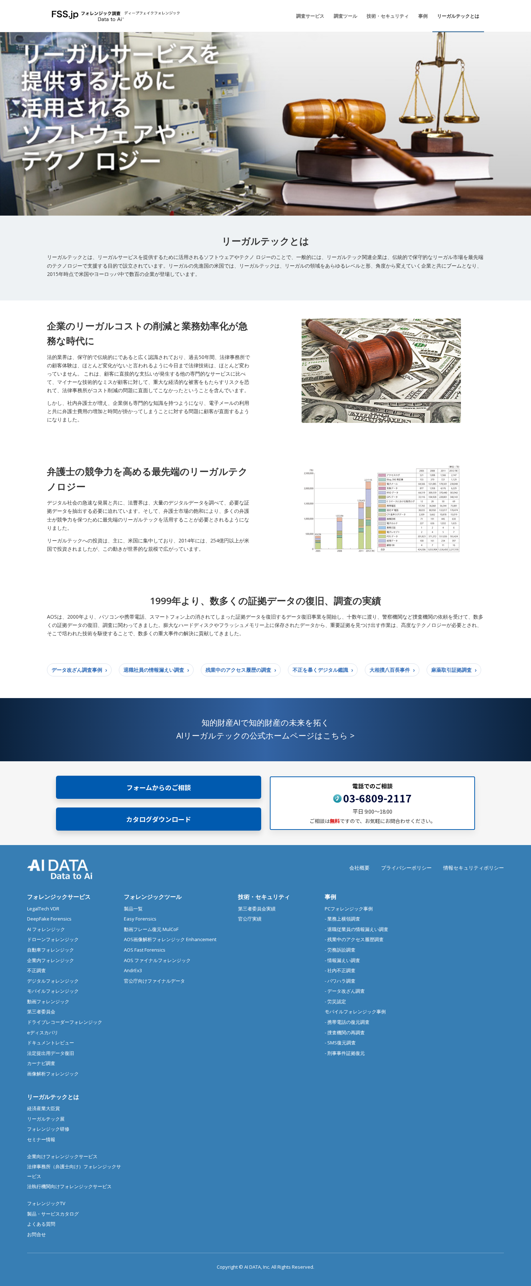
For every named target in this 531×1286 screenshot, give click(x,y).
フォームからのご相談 (158, 787)
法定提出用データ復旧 (50, 1053)
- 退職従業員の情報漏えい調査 (356, 929)
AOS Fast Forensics (144, 950)
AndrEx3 (133, 970)
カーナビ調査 (41, 1063)
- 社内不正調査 (340, 970)
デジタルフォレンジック (53, 981)
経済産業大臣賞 (43, 1108)
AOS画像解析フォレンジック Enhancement (170, 939)
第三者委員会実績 (257, 908)
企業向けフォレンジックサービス (62, 1156)
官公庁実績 (250, 918)
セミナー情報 (41, 1139)
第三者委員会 (41, 1011)
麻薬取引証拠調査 (451, 669)
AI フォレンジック (46, 929)
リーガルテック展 (46, 1119)
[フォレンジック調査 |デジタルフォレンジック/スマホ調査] (117, 16)
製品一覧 (133, 908)
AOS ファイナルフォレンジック (157, 960)
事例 (330, 897)
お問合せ (36, 1234)
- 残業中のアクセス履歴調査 (354, 939)
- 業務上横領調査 (342, 918)
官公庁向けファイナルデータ (154, 981)
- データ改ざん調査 (345, 991)
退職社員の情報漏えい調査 (154, 669)
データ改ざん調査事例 (77, 669)
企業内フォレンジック (50, 960)
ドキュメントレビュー (50, 1042)
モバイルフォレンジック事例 (355, 1011)
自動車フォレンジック (50, 950)
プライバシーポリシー (406, 867)
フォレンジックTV (46, 1203)
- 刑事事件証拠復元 (345, 1053)
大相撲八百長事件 (390, 669)
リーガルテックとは (53, 1097)
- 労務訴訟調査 (340, 950)
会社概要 (359, 867)
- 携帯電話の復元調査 (347, 1022)
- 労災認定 (335, 1001)
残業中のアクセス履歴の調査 (238, 669)
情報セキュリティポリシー (473, 867)
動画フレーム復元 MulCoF (151, 929)
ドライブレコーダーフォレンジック (64, 1022)
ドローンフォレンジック (53, 939)
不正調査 (36, 970)
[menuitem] (310, 16)
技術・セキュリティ (264, 897)
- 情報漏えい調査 (342, 960)
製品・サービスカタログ (53, 1214)
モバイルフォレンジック (53, 991)
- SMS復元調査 (340, 1042)
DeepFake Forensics (49, 918)
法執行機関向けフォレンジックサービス (69, 1186)
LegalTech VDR (43, 908)
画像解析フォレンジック (53, 1073)
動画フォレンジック (48, 1001)
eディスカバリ (42, 1032)
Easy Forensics (140, 918)
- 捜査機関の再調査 (345, 1032)
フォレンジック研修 (48, 1129)
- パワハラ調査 (340, 981)
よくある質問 (41, 1224)
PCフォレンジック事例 (349, 908)
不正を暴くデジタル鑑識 (320, 669)
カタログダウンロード (158, 818)
